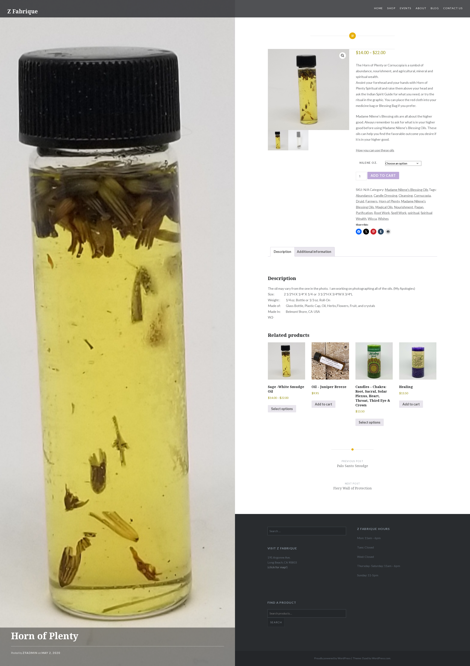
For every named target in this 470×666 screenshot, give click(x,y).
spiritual (413, 213)
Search (276, 622)
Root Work (382, 213)
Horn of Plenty (389, 201)
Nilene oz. (368, 162)
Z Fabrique (22, 11)
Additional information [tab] (314, 252)
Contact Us (453, 8)
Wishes (383, 219)
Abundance (364, 195)
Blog (435, 8)
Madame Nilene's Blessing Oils (406, 190)
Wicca (372, 219)
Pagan (418, 207)
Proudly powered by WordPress (332, 658)
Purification (364, 213)
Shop (391, 8)
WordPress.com (381, 658)
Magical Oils (384, 207)
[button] (342, 55)
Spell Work (398, 213)
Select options (282, 409)
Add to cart (383, 175)
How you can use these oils (375, 150)
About (421, 8)
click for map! (277, 567)
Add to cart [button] (323, 404)
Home (378, 8)
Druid (360, 201)
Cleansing (406, 195)
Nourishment (403, 207)
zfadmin (30, 652)
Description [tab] (282, 252)
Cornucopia (422, 195)
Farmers (371, 201)
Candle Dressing (385, 195)
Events (405, 8)
